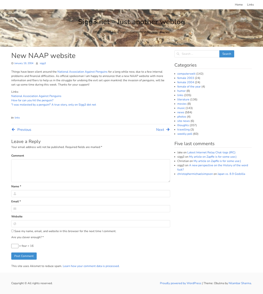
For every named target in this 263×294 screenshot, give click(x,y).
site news (183, 121)
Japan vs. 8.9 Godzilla (231, 174)
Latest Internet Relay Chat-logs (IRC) (211, 152)
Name (16, 186)
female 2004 (185, 82)
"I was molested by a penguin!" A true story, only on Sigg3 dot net (53, 105)
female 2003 (185, 78)
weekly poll (184, 134)
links (17, 117)
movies (182, 104)
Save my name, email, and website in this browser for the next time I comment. (65, 231)
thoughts (183, 125)
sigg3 (43, 63)
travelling (183, 130)
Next (160, 129)
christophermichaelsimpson (195, 174)
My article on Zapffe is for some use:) (213, 157)
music (181, 108)
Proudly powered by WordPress (181, 283)
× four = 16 (26, 246)
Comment (17, 156)
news (180, 112)
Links (250, 5)
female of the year (189, 87)
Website (17, 216)
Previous (24, 129)
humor (181, 91)
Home (239, 5)
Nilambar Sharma (240, 283)
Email (16, 201)
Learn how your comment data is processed (91, 266)
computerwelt (186, 74)
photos (181, 117)
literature (183, 99)
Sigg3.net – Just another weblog (131, 22)
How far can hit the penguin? (32, 100)
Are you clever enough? (27, 237)
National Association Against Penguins (82, 72)
